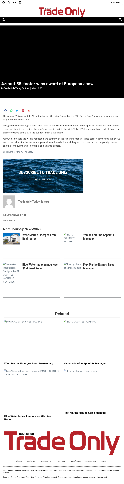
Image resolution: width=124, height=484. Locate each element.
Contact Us (104, 461)
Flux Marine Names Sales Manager (85, 412)
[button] (5, 110)
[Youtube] (14, 2)
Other (23, 215)
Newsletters (31, 461)
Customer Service (45, 461)
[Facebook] (3, 2)
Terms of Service (75, 461)
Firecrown (38, 477)
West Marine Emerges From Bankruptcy (28, 363)
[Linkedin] (20, 2)
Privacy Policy (60, 461)
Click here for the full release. (18, 151)
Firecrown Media (90, 461)
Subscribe (19, 461)
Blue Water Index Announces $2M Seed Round (40, 266)
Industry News (11, 215)
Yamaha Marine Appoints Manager (85, 363)
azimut (12, 220)
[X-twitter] (9, 2)
